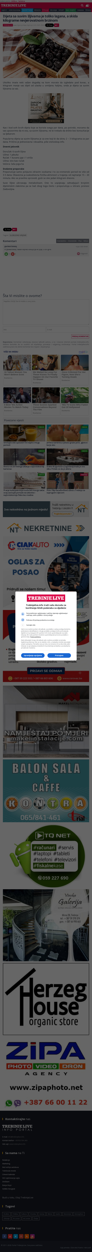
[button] (46, 625)
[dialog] (46, 626)
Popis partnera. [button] (35, 637)
